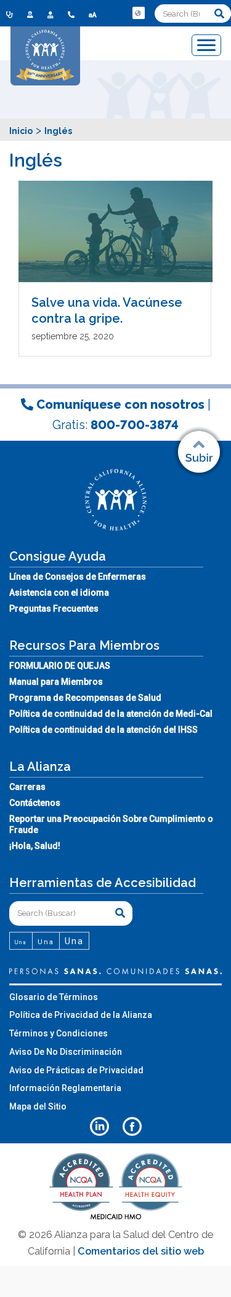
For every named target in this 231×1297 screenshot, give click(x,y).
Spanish (139, 22)
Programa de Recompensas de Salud (85, 698)
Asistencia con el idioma (59, 592)
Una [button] (21, 942)
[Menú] (206, 45)
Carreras (27, 787)
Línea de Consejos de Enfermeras (77, 576)
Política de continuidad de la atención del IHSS (103, 730)
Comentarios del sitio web (141, 1251)
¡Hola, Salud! (34, 846)
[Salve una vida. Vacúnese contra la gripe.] (115, 231)
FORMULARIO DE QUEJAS (59, 666)
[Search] (219, 13)
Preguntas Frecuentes (54, 608)
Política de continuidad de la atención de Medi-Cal (111, 714)
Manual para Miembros (56, 682)
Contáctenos (34, 803)
